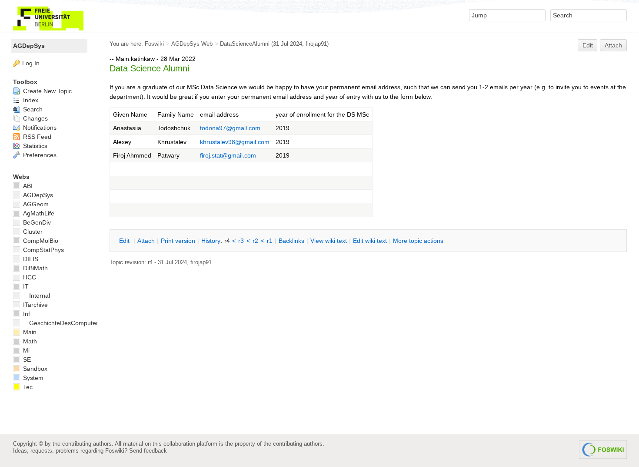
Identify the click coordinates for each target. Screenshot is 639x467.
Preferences (39, 154)
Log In (31, 63)
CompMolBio (39, 240)
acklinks (291, 240)
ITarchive (34, 304)
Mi (25, 350)
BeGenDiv (36, 222)
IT (25, 286)
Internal (39, 295)
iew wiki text (328, 240)
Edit (587, 45)
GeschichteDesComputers (65, 322)
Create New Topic (46, 90)
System (32, 377)
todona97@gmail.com (230, 127)
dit (125, 240)
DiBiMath (34, 268)
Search (32, 109)
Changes (34, 118)
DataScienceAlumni (245, 43)
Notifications (39, 127)
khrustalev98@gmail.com (235, 141)
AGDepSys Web (192, 43)
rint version (178, 240)
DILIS (29, 258)
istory (210, 240)
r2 (255, 240)
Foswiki (154, 43)
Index (29, 100)
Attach (613, 45)
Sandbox (34, 368)
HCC (28, 277)
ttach (146, 240)
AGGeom (35, 204)
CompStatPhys (42, 249)
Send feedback (148, 450)
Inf (25, 313)
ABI (27, 185)
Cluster (32, 231)
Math (29, 341)
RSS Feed (36, 136)
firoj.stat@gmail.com (228, 155)
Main (29, 332)
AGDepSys (29, 45)
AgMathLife (37, 213)
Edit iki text (370, 240)
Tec (27, 386)
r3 (241, 240)
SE (26, 359)
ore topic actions (418, 240)
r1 (270, 240)
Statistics (34, 145)
